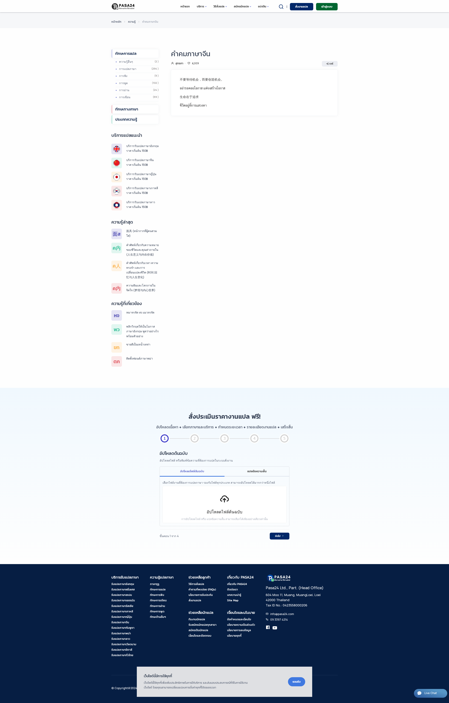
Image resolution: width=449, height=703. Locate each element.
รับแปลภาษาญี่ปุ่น (121, 617)
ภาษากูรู (154, 584)
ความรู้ (132, 21)
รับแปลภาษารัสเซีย (122, 606)
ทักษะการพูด (157, 611)
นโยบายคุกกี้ (234, 635)
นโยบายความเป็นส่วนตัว (241, 625)
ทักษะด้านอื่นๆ (158, 617)
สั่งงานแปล (301, 6)
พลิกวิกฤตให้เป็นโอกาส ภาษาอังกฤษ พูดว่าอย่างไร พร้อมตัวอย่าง (142, 331)
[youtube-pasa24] (274, 628)
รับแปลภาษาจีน (120, 622)
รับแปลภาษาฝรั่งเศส (123, 589)
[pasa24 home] (123, 6)
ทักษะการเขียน (158, 600)
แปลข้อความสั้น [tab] (257, 471)
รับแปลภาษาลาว (120, 639)
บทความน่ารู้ (234, 595)
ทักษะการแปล (125, 53)
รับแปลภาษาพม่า (121, 633)
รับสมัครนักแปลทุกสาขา (202, 625)
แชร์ (331, 64)
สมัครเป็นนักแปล (198, 630)
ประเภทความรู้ (126, 119)
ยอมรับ (297, 681)
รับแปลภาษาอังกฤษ (122, 584)
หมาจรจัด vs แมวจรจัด (140, 312)
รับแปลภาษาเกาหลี (122, 611)
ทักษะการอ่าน (157, 606)
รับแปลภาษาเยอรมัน (123, 600)
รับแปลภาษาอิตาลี (121, 650)
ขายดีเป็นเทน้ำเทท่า (138, 344)
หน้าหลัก (116, 21)
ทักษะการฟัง (157, 595)
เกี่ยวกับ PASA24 (237, 584)
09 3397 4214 (279, 620)
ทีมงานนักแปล (197, 619)
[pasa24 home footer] (279, 578)
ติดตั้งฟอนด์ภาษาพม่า (139, 358)
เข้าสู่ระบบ (326, 6)
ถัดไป (278, 536)
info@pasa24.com (282, 614)
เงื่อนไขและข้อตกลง (200, 635)
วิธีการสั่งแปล (196, 584)
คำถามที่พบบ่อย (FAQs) (202, 589)
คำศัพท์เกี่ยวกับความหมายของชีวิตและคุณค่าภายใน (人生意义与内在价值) (142, 249)
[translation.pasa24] (268, 628)
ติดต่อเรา (232, 589)
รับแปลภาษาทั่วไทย (122, 655)
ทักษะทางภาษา (126, 109)
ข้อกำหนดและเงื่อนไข (239, 619)
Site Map (232, 600)
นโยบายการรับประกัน (201, 595)
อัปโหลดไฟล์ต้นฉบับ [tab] (192, 471)
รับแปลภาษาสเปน (121, 595)
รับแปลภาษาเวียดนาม (123, 644)
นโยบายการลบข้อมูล (239, 630)
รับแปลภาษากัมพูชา (122, 628)
